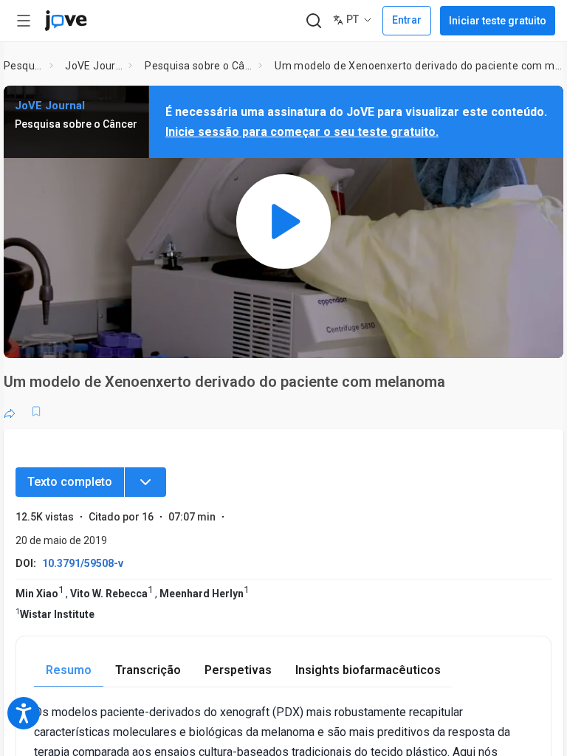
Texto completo (69, 482)
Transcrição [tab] (148, 670)
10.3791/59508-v (82, 563)
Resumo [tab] (69, 670)
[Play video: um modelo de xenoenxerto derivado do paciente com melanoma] (283, 222)
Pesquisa (24, 66)
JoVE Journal (94, 66)
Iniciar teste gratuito (497, 21)
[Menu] (145, 482)
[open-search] (313, 21)
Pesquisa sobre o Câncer (198, 66)
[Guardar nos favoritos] (36, 411)
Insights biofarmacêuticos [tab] (368, 670)
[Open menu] (23, 20)
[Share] (10, 411)
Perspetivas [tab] (238, 670)
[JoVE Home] (65, 20)
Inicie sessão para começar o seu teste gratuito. (302, 132)
